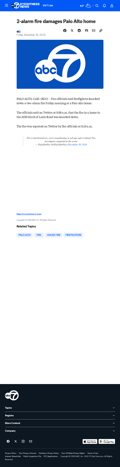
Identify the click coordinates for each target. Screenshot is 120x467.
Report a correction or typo (29, 214)
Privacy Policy (10, 453)
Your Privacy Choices (27, 453)
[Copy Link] (100, 30)
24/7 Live (48, 5)
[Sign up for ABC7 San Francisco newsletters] (31, 441)
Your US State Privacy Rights (73, 453)
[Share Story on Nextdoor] (86, 30)
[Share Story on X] (72, 30)
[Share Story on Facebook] (65, 30)
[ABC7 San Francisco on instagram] (23, 441)
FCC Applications (51, 456)
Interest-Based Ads (13, 456)
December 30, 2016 (77, 144)
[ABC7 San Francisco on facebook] (8, 441)
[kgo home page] (12, 395)
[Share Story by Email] (93, 30)
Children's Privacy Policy (49, 453)
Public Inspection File (32, 456)
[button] (6, 5)
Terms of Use (92, 453)
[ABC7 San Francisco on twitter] (15, 441)
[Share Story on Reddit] (79, 30)
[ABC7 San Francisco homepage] (25, 5)
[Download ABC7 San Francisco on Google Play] (107, 441)
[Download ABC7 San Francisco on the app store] (90, 441)
